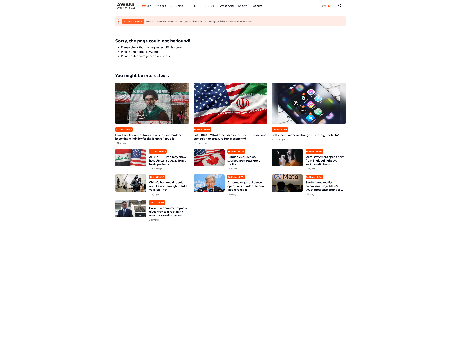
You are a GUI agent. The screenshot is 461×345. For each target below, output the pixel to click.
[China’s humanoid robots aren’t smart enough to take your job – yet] (130, 183)
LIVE (150, 6)
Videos (161, 6)
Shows (242, 6)
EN (330, 5)
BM (324, 5)
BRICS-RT (194, 6)
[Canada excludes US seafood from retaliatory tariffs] (209, 157)
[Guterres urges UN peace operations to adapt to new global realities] (209, 183)
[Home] (125, 6)
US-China (176, 6)
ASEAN (210, 6)
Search (340, 6)
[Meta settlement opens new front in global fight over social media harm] (287, 157)
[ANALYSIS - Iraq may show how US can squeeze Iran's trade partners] (130, 157)
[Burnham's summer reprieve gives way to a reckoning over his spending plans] (130, 208)
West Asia (227, 6)
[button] (118, 19)
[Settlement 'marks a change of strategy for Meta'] (309, 103)
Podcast (256, 6)
